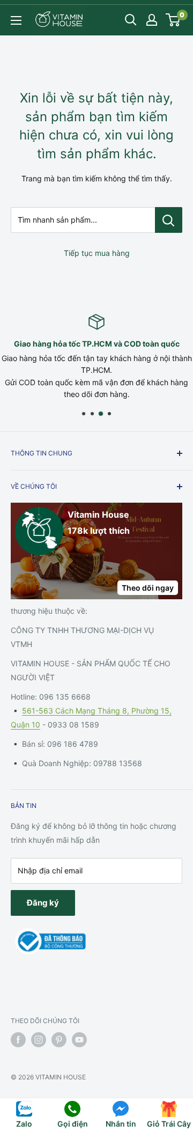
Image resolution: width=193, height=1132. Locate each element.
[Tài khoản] (151, 20)
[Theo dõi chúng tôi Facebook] (18, 1039)
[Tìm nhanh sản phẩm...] (168, 220)
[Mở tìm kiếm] (131, 20)
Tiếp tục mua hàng (97, 253)
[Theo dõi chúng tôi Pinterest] (58, 1039)
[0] (173, 19)
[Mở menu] (16, 20)
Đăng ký (43, 903)
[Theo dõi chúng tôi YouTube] (79, 1039)
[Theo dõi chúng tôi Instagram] (38, 1039)
